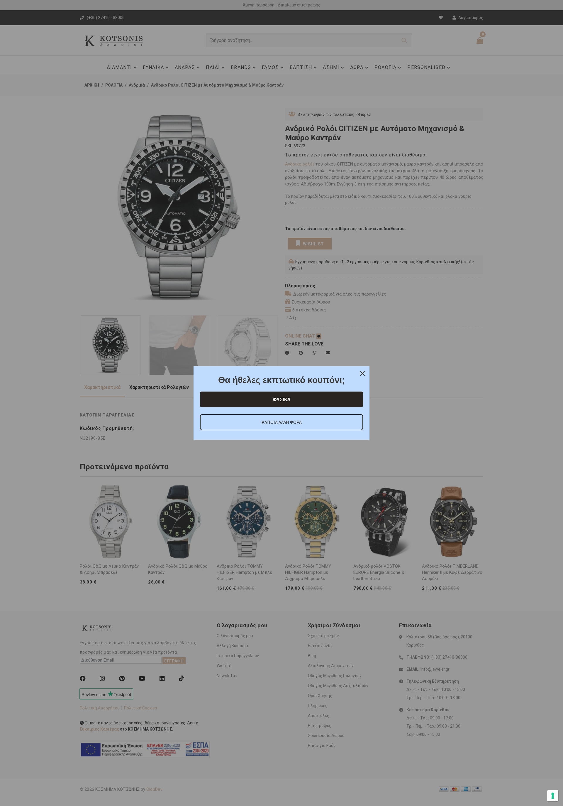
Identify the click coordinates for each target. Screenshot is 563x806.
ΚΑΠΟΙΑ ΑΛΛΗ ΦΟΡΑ (282, 422)
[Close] (362, 373)
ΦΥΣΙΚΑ (281, 399)
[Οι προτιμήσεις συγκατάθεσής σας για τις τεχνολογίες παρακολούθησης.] (552, 795)
